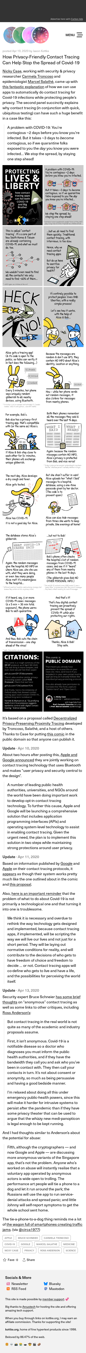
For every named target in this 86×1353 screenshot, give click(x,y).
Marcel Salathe (46, 1244)
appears (9, 873)
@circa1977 (29, 1229)
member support (53, 1299)
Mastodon (56, 1288)
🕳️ (25, 1344)
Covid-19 (10, 1244)
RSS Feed (18, 1288)
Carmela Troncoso (37, 76)
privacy (29, 1250)
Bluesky (55, 1283)
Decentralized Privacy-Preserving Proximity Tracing (40, 720)
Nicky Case (12, 71)
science (71, 1250)
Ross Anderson (50, 1250)
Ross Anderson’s (16, 1012)
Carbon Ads (77, 19)
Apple (7, 868)
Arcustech (28, 1306)
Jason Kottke (41, 51)
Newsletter (19, 1283)
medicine (69, 1244)
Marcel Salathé (40, 81)
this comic (55, 734)
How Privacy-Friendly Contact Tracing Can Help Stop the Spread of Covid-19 (41, 59)
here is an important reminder (36, 893)
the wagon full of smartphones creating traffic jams (42, 1226)
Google (66, 863)
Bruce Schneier (28, 1238)
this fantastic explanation (23, 86)
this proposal (20, 884)
